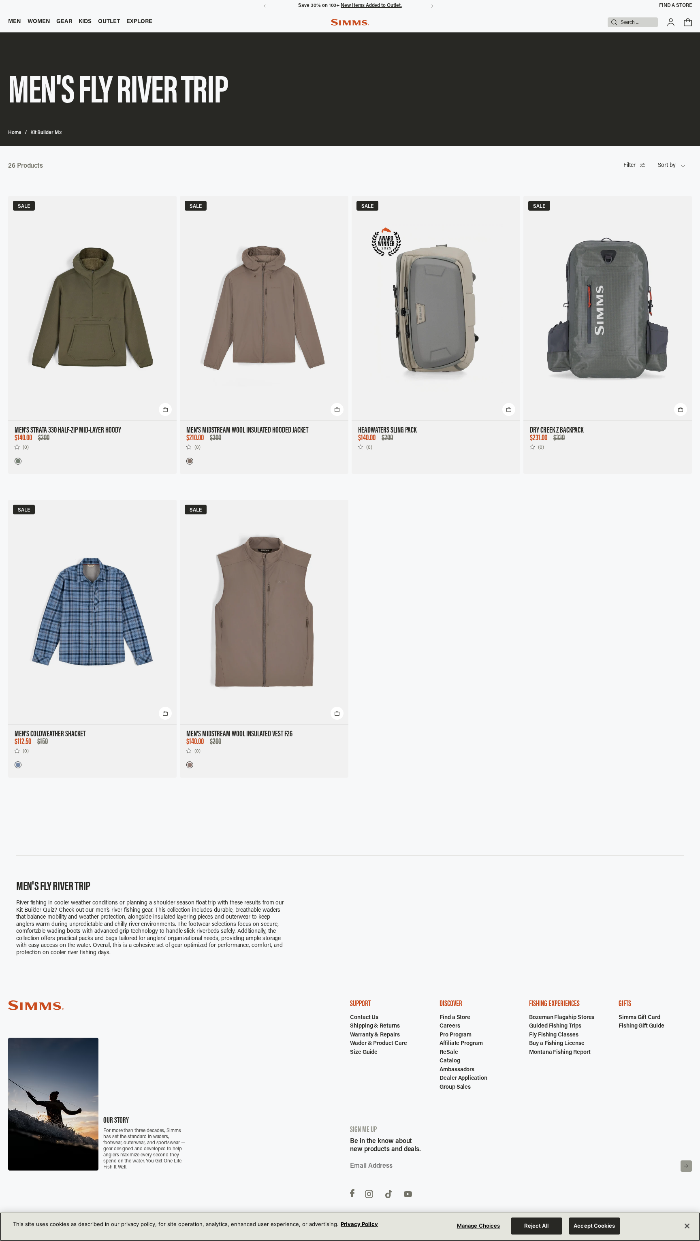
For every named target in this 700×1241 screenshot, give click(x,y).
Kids (85, 22)
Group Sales (455, 1087)
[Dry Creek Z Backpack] (607, 308)
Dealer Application (463, 1078)
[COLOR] (18, 461)
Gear (64, 22)
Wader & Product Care (378, 1044)
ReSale (449, 1052)
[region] (350, 1226)
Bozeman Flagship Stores (561, 1018)
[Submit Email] (686, 1166)
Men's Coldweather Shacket (50, 734)
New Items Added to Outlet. (371, 5)
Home (14, 132)
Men (14, 22)
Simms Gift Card (639, 1018)
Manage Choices (478, 1225)
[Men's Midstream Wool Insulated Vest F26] (264, 612)
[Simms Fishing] (350, 22)
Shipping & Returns (375, 1026)
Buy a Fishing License (557, 1044)
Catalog (450, 1061)
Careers (450, 1026)
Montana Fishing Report (559, 1052)
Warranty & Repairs (375, 1035)
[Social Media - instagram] (369, 1193)
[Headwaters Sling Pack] (436, 308)
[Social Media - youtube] (408, 1193)
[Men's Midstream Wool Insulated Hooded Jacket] (264, 308)
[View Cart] (688, 22)
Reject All (536, 1225)
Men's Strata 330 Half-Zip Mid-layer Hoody (68, 430)
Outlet (109, 22)
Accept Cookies (594, 1225)
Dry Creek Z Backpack (556, 430)
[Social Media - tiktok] (388, 1193)
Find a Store (675, 5)
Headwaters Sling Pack (387, 430)
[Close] (687, 1226)
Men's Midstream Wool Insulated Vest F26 (239, 734)
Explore (139, 22)
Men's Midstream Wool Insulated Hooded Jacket (247, 430)
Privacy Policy (359, 1224)
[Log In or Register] (671, 22)
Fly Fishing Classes (553, 1035)
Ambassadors (457, 1070)
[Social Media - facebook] (352, 1193)
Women (39, 22)
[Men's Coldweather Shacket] (92, 612)
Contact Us (364, 1018)
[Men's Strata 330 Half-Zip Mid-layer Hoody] (92, 308)
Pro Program (456, 1035)
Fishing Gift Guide (641, 1026)
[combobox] (671, 166)
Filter (629, 165)
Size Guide (364, 1052)
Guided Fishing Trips (555, 1026)
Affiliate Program (461, 1044)
